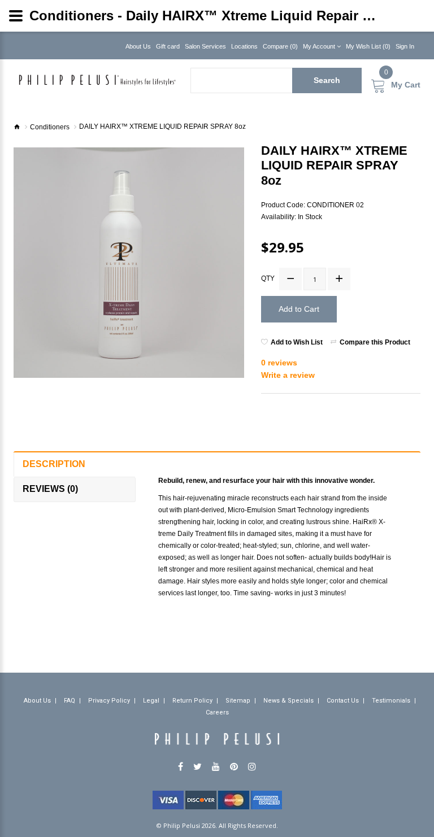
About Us (37, 700)
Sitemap (237, 700)
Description (54, 464)
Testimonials (391, 700)
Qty (268, 278)
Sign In (405, 46)
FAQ (69, 700)
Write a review (288, 375)
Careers (217, 712)
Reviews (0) (50, 489)
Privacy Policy (109, 700)
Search (327, 80)
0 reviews (279, 362)
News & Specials (288, 700)
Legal (151, 700)
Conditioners (50, 127)
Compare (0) (280, 46)
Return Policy (192, 700)
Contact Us (343, 700)
